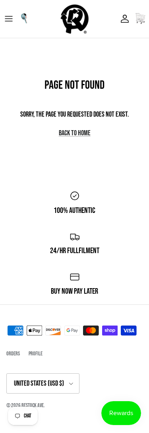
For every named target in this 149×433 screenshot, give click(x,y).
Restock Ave (32, 405)
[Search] (26, 19)
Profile (36, 353)
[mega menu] (8, 18)
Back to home (75, 133)
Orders (13, 353)
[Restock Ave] (74, 19)
